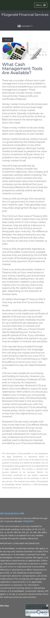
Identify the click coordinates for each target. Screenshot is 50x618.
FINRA (26, 521)
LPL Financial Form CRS (12, 513)
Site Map (4, 605)
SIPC (31, 521)
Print (7, 40)
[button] (40, 5)
